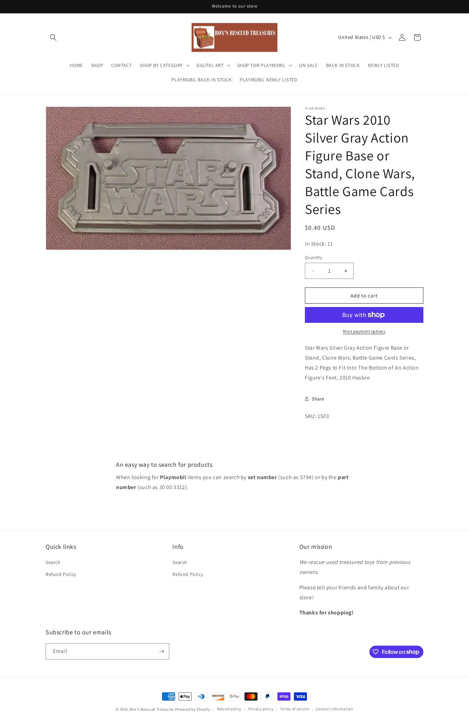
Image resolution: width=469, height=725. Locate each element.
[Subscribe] (161, 651)
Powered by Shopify (192, 709)
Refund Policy (61, 574)
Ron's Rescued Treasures (152, 709)
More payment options (364, 331)
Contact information (334, 708)
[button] (53, 37)
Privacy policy (261, 708)
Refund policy (229, 708)
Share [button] (318, 399)
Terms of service (294, 708)
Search (53, 562)
